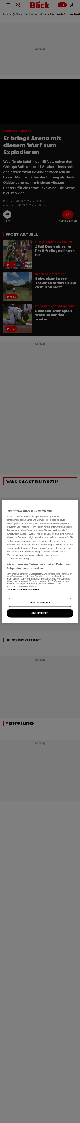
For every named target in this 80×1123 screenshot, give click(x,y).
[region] (40, 561)
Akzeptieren (39, 613)
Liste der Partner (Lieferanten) (23, 589)
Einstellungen (40, 602)
